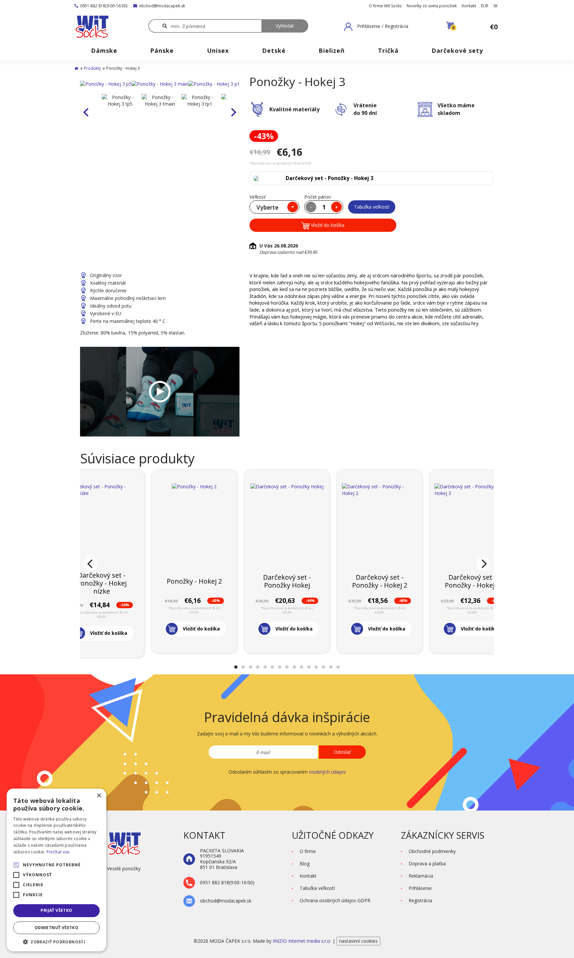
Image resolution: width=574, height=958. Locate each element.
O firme (308, 851)
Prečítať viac (58, 852)
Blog (305, 863)
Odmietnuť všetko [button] (56, 927)
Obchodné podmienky (432, 851)
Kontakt (469, 6)
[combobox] (274, 207)
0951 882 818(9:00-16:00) (103, 6)
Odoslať (342, 752)
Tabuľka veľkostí (371, 207)
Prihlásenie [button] (420, 888)
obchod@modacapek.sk (162, 6)
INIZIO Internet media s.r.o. (303, 941)
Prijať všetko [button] (56, 910)
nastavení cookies (358, 941)
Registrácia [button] (420, 900)
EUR (484, 6)
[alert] (56, 870)
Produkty (92, 68)
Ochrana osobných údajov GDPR (335, 900)
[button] (376, 26)
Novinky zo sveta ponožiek (432, 6)
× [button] (98, 795)
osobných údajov (327, 772)
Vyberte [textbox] (267, 207)
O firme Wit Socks (385, 6)
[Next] (483, 563)
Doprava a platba (427, 863)
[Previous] (90, 563)
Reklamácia (421, 876)
